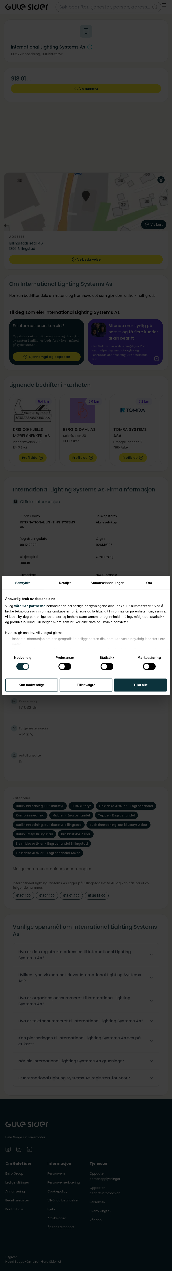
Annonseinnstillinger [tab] (107, 583)
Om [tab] (149, 583)
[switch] (64, 666)
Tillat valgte (86, 685)
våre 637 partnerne (29, 606)
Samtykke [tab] (23, 583)
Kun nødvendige (32, 685)
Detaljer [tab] (65, 583)
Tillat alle (140, 685)
